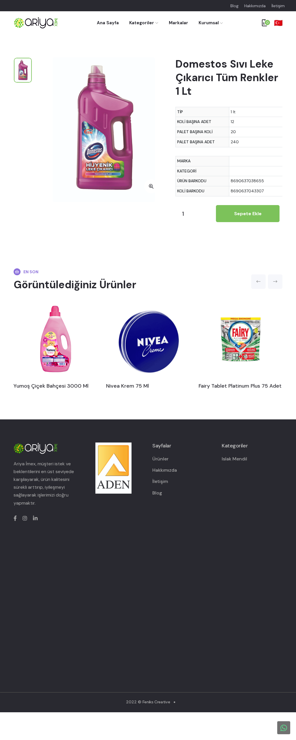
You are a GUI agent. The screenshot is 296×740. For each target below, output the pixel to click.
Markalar (178, 23)
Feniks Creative (156, 701)
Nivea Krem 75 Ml (127, 385)
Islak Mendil (234, 459)
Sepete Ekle (248, 214)
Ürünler (160, 459)
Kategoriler (142, 23)
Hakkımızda (255, 5)
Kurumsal (209, 23)
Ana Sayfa (108, 23)
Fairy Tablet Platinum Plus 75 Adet (240, 385)
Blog (234, 5)
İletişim (278, 5)
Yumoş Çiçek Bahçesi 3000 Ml (51, 385)
